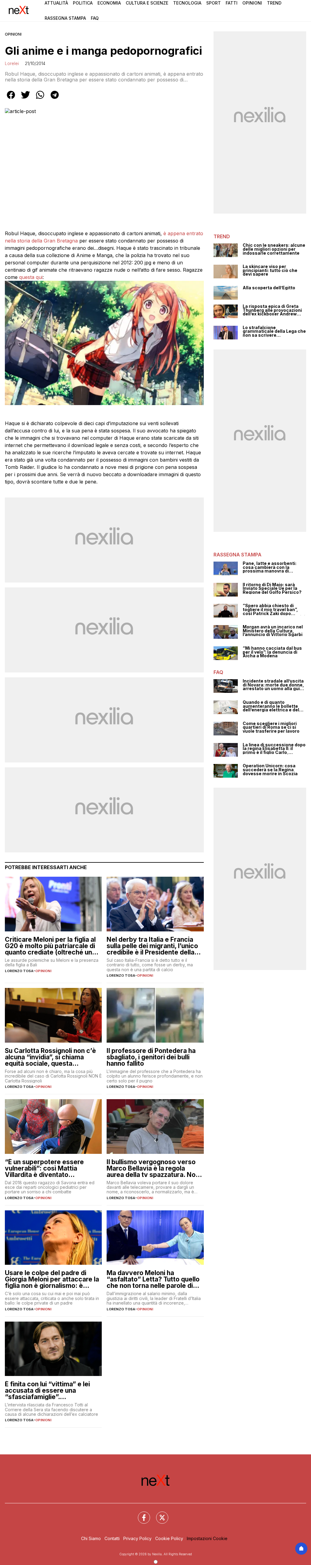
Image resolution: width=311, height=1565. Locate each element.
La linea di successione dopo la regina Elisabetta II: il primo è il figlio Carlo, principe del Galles (274, 749)
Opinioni (252, 2)
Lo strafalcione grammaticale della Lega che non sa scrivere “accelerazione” (274, 331)
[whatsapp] (40, 99)
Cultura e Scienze (147, 2)
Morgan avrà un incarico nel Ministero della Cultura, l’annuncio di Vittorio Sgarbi (273, 631)
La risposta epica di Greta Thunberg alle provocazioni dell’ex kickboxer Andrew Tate (272, 310)
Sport (213, 2)
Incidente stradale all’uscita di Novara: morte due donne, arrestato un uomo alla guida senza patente (274, 685)
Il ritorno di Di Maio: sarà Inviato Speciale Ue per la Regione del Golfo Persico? (272, 588)
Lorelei (12, 63)
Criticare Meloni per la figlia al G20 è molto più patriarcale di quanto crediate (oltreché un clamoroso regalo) (50, 945)
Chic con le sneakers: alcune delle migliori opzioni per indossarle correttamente (274, 249)
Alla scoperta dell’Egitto (269, 288)
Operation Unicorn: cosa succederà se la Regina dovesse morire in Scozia (270, 770)
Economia (109, 2)
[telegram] (55, 99)
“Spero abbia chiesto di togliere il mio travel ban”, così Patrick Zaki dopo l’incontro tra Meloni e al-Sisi (274, 609)
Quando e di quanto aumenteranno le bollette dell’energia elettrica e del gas (271, 706)
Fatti (232, 2)
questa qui (31, 277)
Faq (95, 18)
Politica (83, 2)
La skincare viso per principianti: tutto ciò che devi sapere (270, 270)
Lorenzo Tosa (19, 971)
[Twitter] (158, 1514)
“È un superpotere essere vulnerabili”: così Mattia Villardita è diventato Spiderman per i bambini (44, 1168)
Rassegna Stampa (65, 18)
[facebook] (11, 99)
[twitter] (25, 99)
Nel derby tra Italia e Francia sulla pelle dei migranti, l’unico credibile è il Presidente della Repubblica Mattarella (152, 945)
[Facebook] (140, 1514)
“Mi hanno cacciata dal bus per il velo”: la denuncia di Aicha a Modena (272, 652)
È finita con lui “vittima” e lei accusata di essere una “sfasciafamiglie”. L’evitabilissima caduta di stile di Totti (50, 1390)
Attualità (56, 2)
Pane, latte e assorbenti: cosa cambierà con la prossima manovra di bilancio (269, 567)
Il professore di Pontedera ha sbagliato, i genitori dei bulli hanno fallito (151, 1057)
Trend (274, 2)
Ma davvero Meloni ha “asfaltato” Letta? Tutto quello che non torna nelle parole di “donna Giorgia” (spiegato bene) (153, 1279)
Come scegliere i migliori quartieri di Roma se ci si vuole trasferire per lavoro (271, 727)
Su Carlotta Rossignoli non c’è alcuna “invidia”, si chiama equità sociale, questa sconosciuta (50, 1057)
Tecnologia (187, 2)
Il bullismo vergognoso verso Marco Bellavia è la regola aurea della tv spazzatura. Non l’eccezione (153, 1168)
